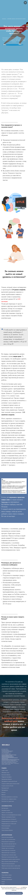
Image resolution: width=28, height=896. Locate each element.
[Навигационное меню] (25, 2)
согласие (19, 887)
